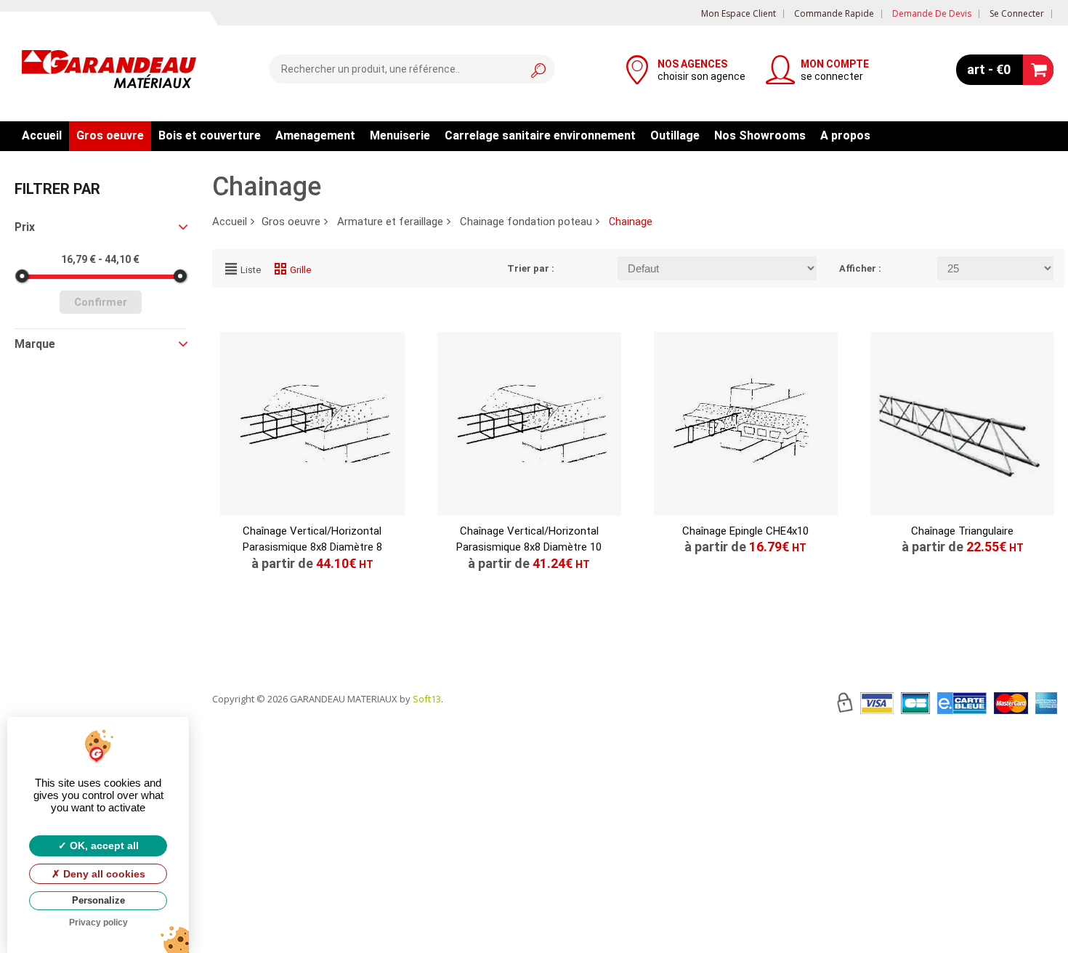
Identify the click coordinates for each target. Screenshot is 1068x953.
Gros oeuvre (110, 135)
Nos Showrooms (760, 135)
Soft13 (427, 698)
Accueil (42, 135)
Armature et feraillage (390, 221)
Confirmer (100, 302)
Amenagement (315, 135)
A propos (845, 135)
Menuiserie (400, 135)
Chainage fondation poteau (526, 221)
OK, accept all (103, 845)
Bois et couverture (209, 135)
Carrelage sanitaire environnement (540, 135)
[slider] (21, 276)
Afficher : (860, 268)
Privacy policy (98, 922)
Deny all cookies (102, 874)
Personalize (98, 900)
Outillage (675, 135)
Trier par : (530, 268)
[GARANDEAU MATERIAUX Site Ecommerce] (109, 71)
